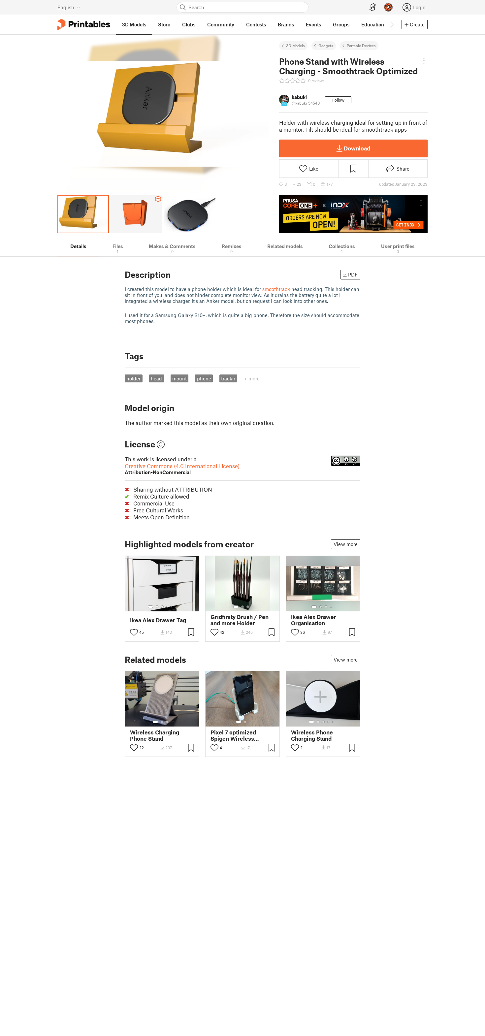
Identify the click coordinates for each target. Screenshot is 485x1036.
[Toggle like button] (134, 632)
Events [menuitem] (313, 24)
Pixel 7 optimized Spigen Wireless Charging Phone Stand (239, 735)
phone (204, 378)
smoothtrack (276, 289)
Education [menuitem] (372, 24)
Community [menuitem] (220, 24)
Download (357, 148)
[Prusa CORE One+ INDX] (353, 214)
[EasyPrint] (373, 7)
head (156, 378)
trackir (228, 378)
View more (346, 544)
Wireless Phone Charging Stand (312, 735)
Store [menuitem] (164, 24)
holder (133, 378)
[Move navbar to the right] (391, 24)
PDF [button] (353, 274)
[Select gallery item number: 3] (162, 606)
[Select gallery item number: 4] (167, 606)
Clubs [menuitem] (188, 24)
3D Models (295, 45)
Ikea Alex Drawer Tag (158, 620)
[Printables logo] (83, 24)
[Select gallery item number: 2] (157, 606)
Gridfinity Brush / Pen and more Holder (239, 620)
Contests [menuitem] (256, 24)
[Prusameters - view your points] (388, 7)
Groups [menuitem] (341, 24)
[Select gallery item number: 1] (150, 606)
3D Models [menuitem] (134, 24)
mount (179, 378)
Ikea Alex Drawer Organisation (313, 620)
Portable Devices (361, 45)
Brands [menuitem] (286, 24)
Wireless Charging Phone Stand (154, 735)
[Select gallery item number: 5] (172, 606)
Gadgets (325, 45)
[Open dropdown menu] (424, 61)
